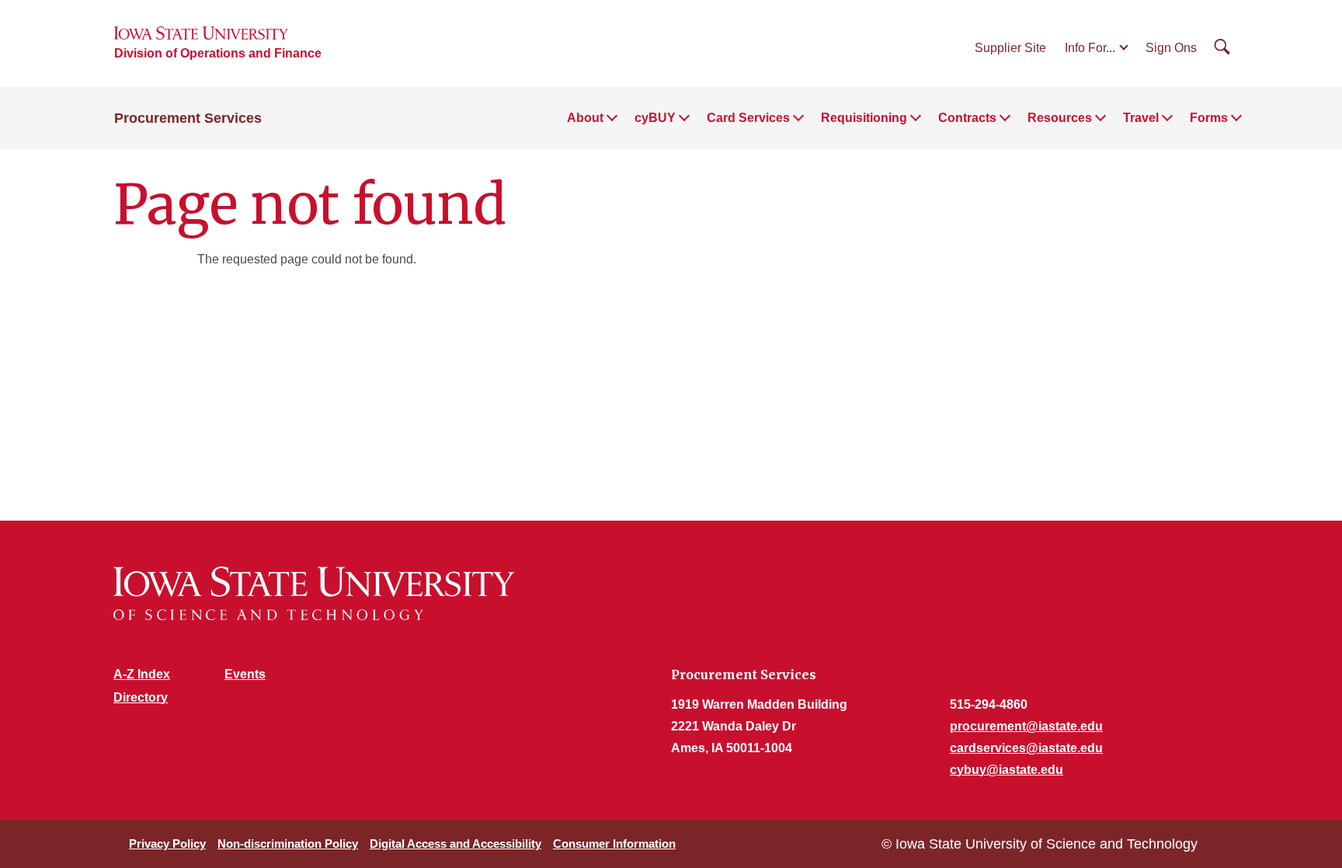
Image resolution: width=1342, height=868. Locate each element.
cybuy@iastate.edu (1006, 769)
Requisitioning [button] (864, 117)
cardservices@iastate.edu (1026, 748)
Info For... (1090, 47)
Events (245, 674)
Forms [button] (1209, 117)
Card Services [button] (748, 117)
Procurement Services (188, 118)
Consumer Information (614, 843)
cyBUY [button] (655, 117)
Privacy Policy (167, 843)
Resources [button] (1059, 117)
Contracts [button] (967, 117)
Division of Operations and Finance (218, 53)
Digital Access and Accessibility (455, 843)
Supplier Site (1010, 47)
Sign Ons (1171, 47)
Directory (140, 697)
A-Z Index (141, 674)
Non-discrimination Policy (287, 843)
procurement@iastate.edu (1026, 726)
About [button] (585, 117)
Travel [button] (1141, 117)
